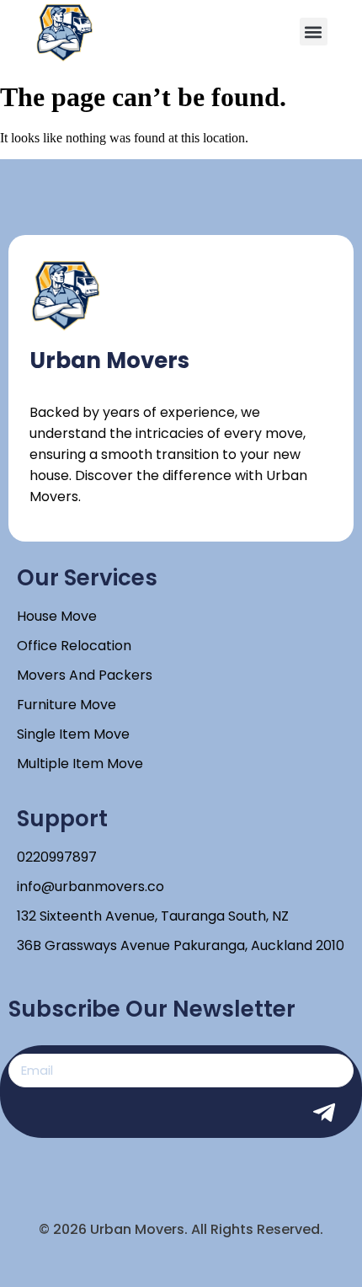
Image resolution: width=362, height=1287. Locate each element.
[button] (313, 31)
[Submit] (332, 1112)
